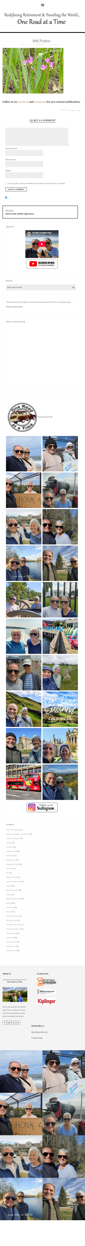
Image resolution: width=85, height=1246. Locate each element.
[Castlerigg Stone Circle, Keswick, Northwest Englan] (60, 672)
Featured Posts (11, 851)
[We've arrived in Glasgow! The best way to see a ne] (23, 782)
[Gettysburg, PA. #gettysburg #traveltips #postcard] (23, 599)
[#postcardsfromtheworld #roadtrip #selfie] (60, 490)
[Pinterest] (9, 1023)
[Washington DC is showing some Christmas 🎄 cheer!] (60, 563)
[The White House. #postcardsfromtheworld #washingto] (60, 599)
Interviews (9, 869)
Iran (7, 873)
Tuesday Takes (11, 942)
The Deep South (11, 920)
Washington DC (11, 951)
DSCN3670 (41, 40)
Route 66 (9, 912)
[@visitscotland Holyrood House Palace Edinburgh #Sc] (23, 745)
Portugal (9, 886)
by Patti (39, 45)
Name (11, 148)
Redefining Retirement (13, 899)
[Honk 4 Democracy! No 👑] (23, 490)
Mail (10, 159)
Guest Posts (10, 856)
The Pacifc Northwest (13, 929)
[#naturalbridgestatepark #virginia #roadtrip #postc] (60, 526)
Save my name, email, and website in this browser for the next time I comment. (36, 183)
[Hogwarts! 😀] (60, 745)
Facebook (23, 101)
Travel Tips (9, 938)
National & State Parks (13, 881)
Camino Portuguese (12, 838)
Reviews (9, 903)
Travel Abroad (10, 933)
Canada (8, 843)
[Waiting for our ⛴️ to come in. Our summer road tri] (23, 672)
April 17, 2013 (26, 45)
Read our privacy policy (14, 307)
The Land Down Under (13, 925)
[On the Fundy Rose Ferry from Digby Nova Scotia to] (23, 636)
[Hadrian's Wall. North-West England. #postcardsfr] (23, 709)
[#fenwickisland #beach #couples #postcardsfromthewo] (23, 453)
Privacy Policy (36, 1038)
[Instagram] (14, 1023)
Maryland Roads (11, 877)
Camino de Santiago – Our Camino (17, 834)
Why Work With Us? (39, 1032)
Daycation (9, 847)
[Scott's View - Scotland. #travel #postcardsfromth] (60, 782)
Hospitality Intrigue (12, 864)
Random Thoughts (12, 890)
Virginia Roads (11, 946)
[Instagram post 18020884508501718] (60, 709)
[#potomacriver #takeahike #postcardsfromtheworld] (23, 563)
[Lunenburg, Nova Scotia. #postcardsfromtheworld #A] (60, 636)
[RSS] (18, 1023)
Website (8, 171)
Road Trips (9, 907)
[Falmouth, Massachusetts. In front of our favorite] (23, 526)
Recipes (8, 894)
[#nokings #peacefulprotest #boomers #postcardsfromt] (60, 453)
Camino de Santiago (12, 830)
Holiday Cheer (10, 860)
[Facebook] (5, 1023)
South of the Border (12, 916)
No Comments (53, 45)
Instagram (40, 101)
